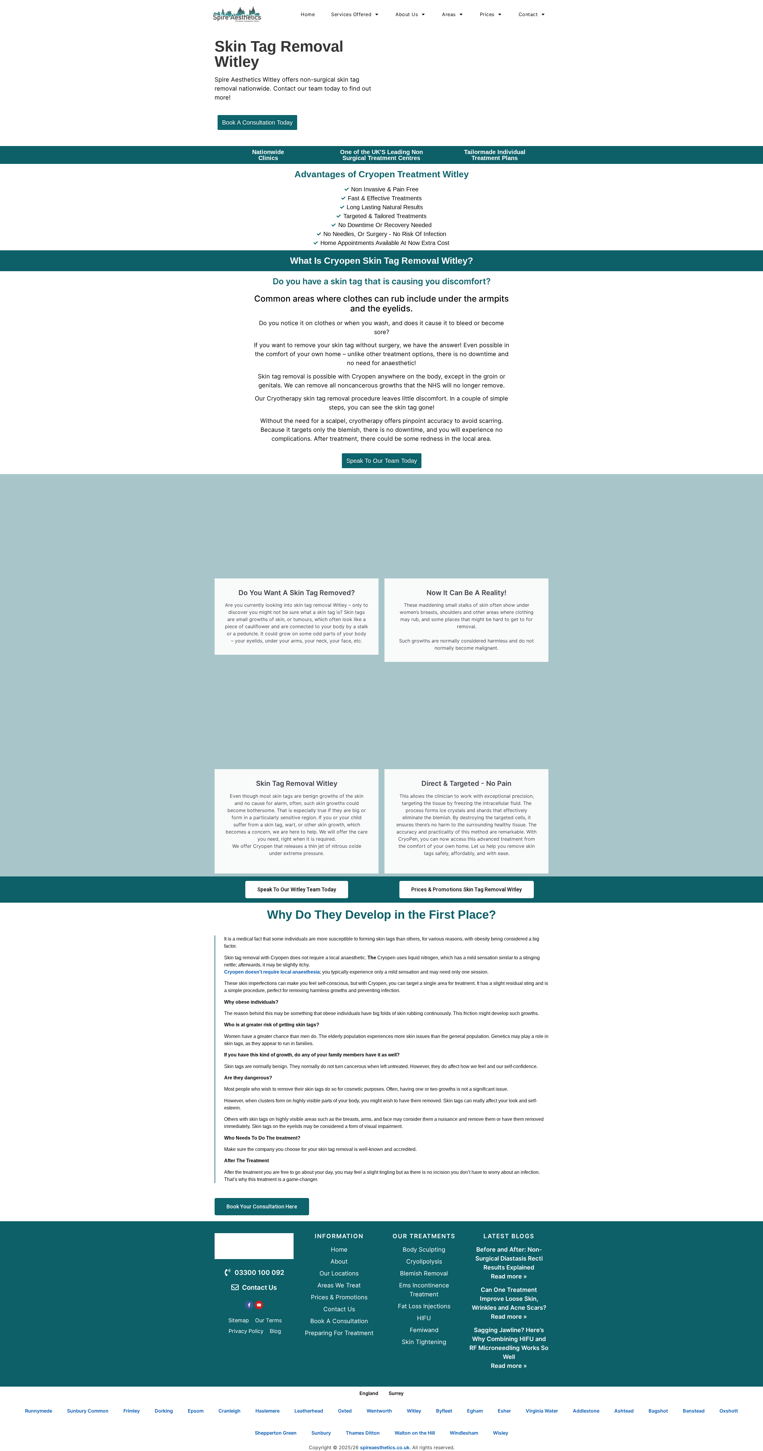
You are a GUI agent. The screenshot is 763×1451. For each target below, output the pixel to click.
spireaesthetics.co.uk (385, 1447)
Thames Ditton (363, 1433)
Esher (504, 1411)
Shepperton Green (276, 1433)
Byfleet (444, 1411)
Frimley (131, 1411)
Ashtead (624, 1411)
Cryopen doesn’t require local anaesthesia (272, 971)
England (368, 1393)
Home (308, 14)
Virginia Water (542, 1411)
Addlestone (586, 1411)
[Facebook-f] (249, 1305)
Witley (414, 1411)
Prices (487, 14)
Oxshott (728, 1411)
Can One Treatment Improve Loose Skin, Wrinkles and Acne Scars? (509, 1298)
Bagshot (658, 1411)
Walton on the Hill (415, 1433)
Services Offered (351, 14)
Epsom (196, 1411)
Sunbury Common (87, 1411)
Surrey (396, 1393)
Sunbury (321, 1433)
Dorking (164, 1411)
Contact (528, 14)
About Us (407, 14)
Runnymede (38, 1411)
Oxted (345, 1411)
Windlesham (464, 1433)
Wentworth (379, 1411)
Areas (449, 14)
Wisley (500, 1433)
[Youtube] (259, 1305)
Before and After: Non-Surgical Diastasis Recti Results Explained (509, 1258)
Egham (475, 1411)
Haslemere (267, 1411)
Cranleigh (229, 1411)
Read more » (509, 1276)
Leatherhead (308, 1411)
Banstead (694, 1411)
